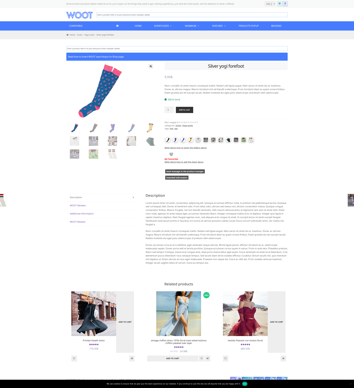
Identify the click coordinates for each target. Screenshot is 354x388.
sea (176, 128)
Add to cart (184, 109)
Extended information (176, 177)
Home (138, 25)
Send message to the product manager (185, 171)
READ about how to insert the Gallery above (186, 147)
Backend (276, 25)
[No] (350, 383)
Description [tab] (76, 197)
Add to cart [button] (125, 322)
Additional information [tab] (82, 213)
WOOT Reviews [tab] (78, 205)
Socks (79, 34)
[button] (151, 66)
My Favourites (171, 159)
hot (171, 128)
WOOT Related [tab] (77, 221)
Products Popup (249, 25)
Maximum (190, 25)
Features (217, 25)
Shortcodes (161, 25)
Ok (245, 384)
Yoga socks (89, 34)
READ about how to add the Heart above (184, 162)
